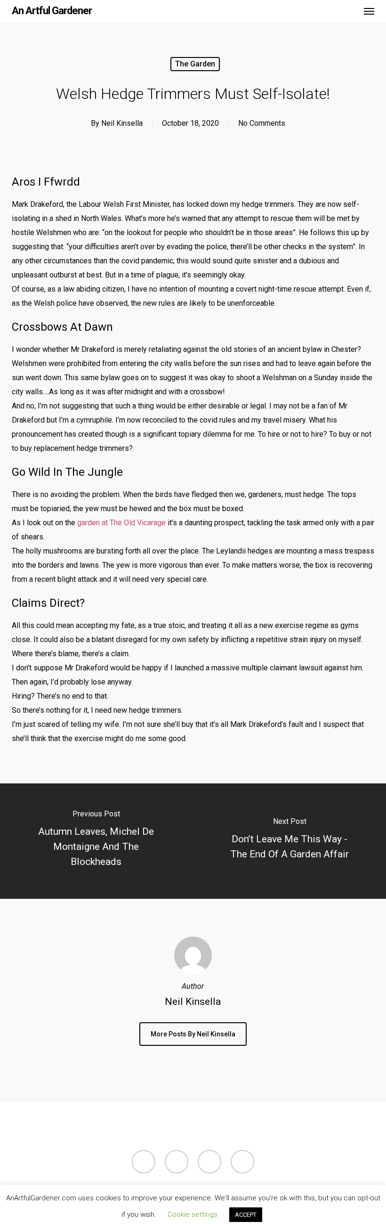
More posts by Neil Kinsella (193, 1034)
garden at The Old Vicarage (121, 522)
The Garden (195, 63)
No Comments (261, 123)
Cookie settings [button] (192, 1214)
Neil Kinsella (122, 123)
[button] (369, 11)
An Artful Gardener (52, 11)
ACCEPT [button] (246, 1214)
